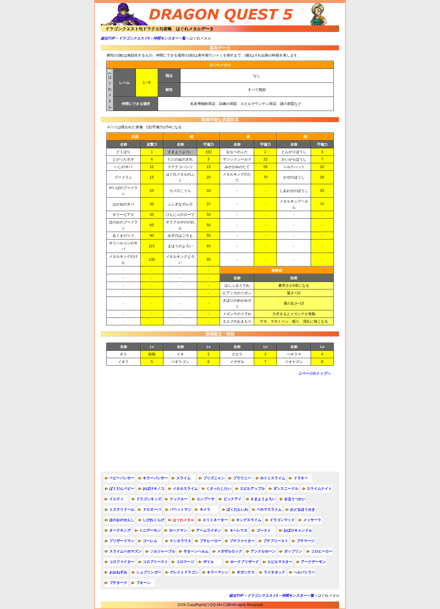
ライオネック (274, 572)
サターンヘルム (196, 551)
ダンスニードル (285, 488)
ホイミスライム (272, 478)
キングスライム (248, 520)
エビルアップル (252, 488)
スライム (183, 478)
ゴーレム (150, 541)
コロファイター (121, 562)
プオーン (143, 583)
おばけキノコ (153, 488)
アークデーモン (313, 562)
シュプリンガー (148, 572)
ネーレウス (239, 530)
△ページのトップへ (314, 373)
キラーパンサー (155, 478)
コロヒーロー (322, 551)
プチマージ (306, 541)
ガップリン (293, 551)
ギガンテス (246, 572)
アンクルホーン (263, 551)
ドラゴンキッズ (148, 499)
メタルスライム (185, 488)
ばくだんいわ (237, 509)
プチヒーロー (210, 541)
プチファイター (242, 541)
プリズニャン (214, 478)
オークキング (120, 530)
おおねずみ (118, 572)
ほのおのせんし (121, 520)
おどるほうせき (302, 509)
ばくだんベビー (121, 488)
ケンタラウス (180, 541)
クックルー (179, 499)
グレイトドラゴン (184, 572)
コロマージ (185, 562)
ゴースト (264, 530)
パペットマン (180, 509)
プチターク (118, 583)
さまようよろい (263, 499)
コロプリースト (155, 562)
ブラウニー (242, 478)
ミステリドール (121, 509)
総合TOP (108, 38)
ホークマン (178, 530)
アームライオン (208, 530)
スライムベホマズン (125, 551)
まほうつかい (295, 499)
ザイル (208, 562)
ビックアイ (233, 499)
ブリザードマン (121, 541)
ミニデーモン (150, 530)
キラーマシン (217, 572)
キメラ (205, 509)
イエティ (116, 499)
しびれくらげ (153, 520)
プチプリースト (275, 541)
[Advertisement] (220, 423)
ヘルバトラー (304, 572)
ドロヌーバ (152, 509)
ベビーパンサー (121, 478)
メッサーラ (312, 520)
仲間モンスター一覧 (169, 38)
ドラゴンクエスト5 (134, 38)
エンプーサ (206, 499)
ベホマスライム (269, 509)
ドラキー (301, 478)
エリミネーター (215, 520)
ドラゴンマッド (282, 520)
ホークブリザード (244, 562)
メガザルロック (229, 551)
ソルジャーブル (162, 551)
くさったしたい (218, 488)
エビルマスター (279, 562)
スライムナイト (319, 488)
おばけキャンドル (297, 530)
